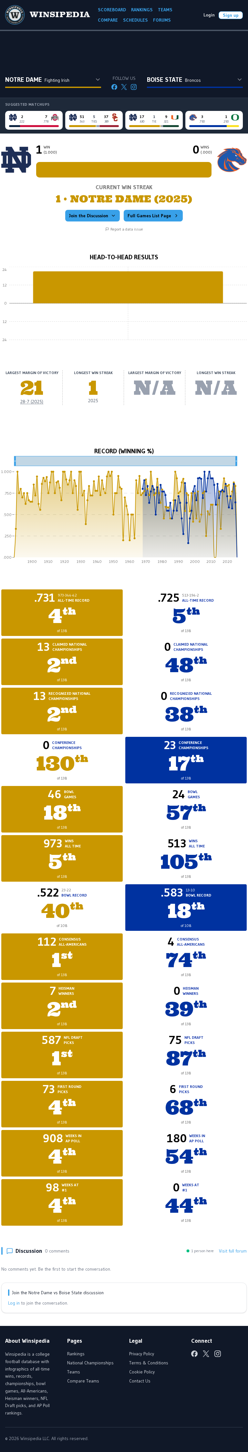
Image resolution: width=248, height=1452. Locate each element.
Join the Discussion (88, 216)
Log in (14, 1303)
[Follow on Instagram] (134, 87)
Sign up (231, 15)
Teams (73, 1372)
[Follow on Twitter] (124, 87)
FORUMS (162, 20)
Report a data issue (126, 229)
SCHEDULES (135, 20)
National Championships (90, 1363)
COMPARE (108, 20)
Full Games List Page (149, 216)
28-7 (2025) (31, 401)
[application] (124, 308)
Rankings (76, 1354)
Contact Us (139, 1381)
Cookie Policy (142, 1372)
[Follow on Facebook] (114, 87)
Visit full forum (233, 1251)
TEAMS (165, 10)
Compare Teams (83, 1381)
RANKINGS (142, 10)
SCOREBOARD (112, 10)
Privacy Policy (141, 1354)
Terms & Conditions (148, 1363)
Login (209, 15)
